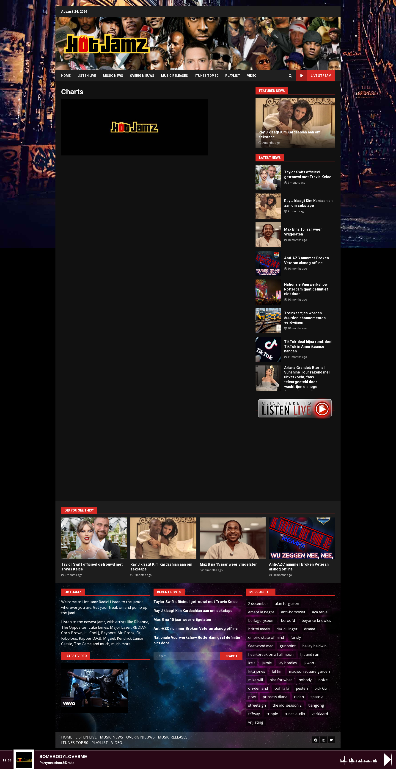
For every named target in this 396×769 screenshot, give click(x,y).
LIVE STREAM (321, 75)
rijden (299, 696)
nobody (305, 679)
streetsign (257, 705)
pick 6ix (320, 688)
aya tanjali (320, 611)
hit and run (309, 654)
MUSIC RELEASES (174, 75)
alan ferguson (287, 603)
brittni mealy (259, 628)
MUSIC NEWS (113, 75)
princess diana (275, 696)
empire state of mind (266, 637)
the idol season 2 (287, 705)
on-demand (258, 688)
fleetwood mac (260, 645)
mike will (255, 679)
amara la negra (261, 611)
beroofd (288, 620)
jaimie (267, 662)
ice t (251, 662)
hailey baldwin (314, 645)
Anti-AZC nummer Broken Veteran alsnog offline (268, 263)
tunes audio (295, 713)
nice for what (281, 679)
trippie (272, 713)
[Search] (290, 76)
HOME (66, 75)
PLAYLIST (232, 75)
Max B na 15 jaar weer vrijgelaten (268, 234)
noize (323, 679)
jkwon (309, 662)
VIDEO (251, 75)
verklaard (320, 713)
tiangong (316, 705)
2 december (258, 603)
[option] (305, 123)
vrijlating (255, 722)
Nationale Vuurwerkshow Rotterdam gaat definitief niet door (268, 292)
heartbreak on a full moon (271, 654)
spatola (317, 696)
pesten (302, 688)
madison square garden (309, 671)
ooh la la (282, 688)
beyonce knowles (316, 620)
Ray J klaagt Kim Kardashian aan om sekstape (268, 206)
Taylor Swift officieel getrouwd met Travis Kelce (268, 177)
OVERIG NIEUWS (142, 75)
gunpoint (288, 645)
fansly (296, 637)
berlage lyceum (261, 620)
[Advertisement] (256, 40)
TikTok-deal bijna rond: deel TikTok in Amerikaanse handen (268, 349)
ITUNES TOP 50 (206, 75)
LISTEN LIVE (86, 75)
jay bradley (287, 662)
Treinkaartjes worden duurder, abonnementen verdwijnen (268, 320)
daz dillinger (287, 628)
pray (252, 696)
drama (309, 628)
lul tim (277, 671)
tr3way (254, 713)
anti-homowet (293, 611)
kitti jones (256, 671)
